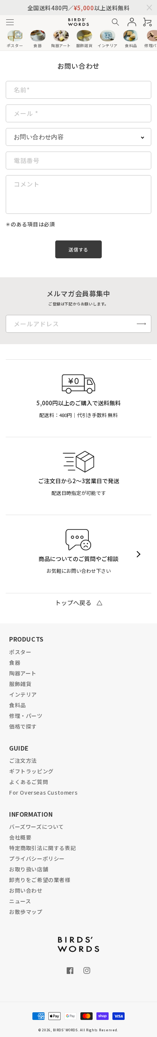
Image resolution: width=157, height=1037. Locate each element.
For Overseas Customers (43, 792)
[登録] (141, 324)
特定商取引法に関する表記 (42, 848)
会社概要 (20, 837)
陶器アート (23, 673)
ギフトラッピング (31, 771)
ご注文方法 (23, 760)
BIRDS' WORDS (65, 1030)
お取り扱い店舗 (28, 869)
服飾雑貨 (20, 684)
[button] (9, 22)
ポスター (20, 652)
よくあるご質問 (28, 782)
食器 (14, 662)
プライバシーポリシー (37, 858)
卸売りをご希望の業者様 (39, 880)
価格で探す (23, 726)
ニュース (20, 901)
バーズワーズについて (36, 826)
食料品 (17, 705)
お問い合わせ (26, 890)
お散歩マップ (26, 911)
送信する (78, 249)
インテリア (23, 694)
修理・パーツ (26, 715)
